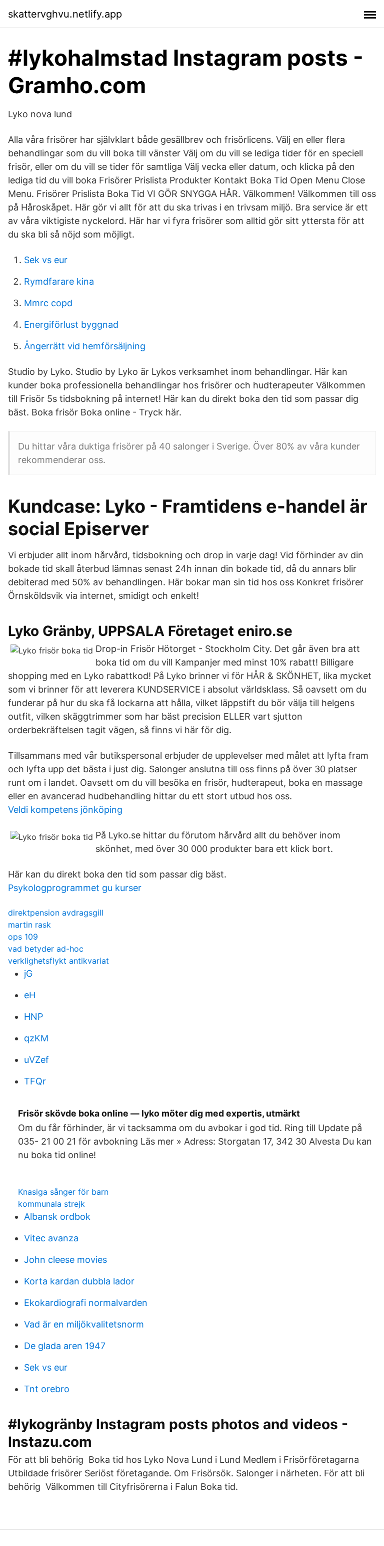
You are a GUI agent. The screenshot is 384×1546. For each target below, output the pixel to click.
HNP (33, 1016)
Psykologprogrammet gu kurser (75, 887)
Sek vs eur (46, 260)
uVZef (36, 1059)
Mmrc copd (48, 303)
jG (28, 973)
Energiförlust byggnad (71, 324)
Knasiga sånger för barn (63, 1192)
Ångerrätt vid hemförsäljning (85, 346)
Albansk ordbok (57, 1216)
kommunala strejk (51, 1204)
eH (30, 995)
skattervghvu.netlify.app (65, 14)
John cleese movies (65, 1259)
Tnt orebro (47, 1389)
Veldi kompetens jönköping (65, 809)
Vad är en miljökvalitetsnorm (84, 1324)
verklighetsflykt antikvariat (58, 961)
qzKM (36, 1038)
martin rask (29, 925)
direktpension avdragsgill (56, 913)
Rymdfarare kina (59, 281)
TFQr (35, 1081)
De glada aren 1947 (65, 1346)
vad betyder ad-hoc (46, 949)
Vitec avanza (51, 1238)
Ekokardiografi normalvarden (86, 1302)
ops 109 (23, 937)
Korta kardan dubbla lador (79, 1281)
